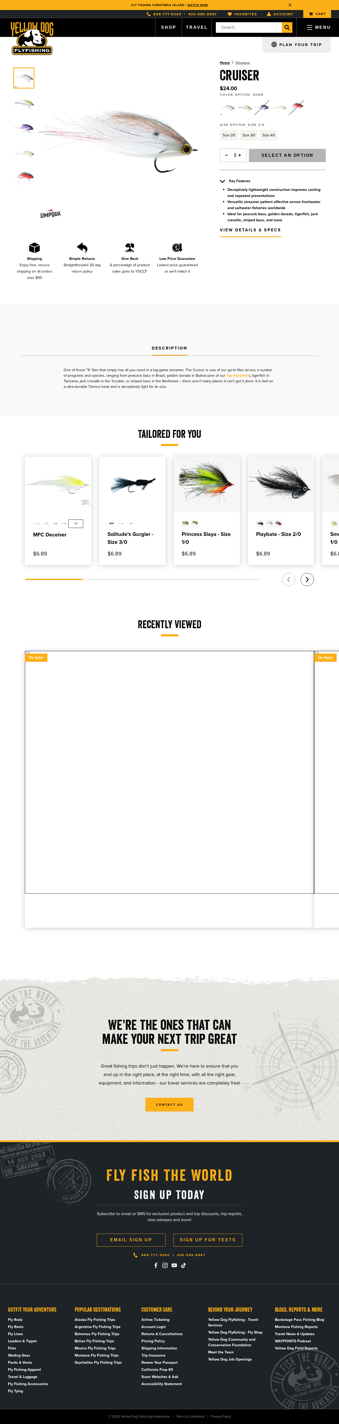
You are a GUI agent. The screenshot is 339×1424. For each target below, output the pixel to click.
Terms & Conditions (190, 1416)
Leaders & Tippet (22, 1341)
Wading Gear (19, 1355)
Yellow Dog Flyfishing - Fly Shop (235, 1332)
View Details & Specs (250, 230)
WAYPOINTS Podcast (293, 1341)
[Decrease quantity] (225, 155)
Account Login (153, 1327)
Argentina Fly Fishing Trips (98, 1327)
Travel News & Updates (295, 1334)
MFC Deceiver (49, 535)
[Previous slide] (288, 579)
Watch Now (198, 5)
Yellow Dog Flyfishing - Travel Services (233, 1322)
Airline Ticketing (155, 1319)
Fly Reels (16, 1327)
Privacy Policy (221, 1416)
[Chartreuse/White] (279, 108)
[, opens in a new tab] (155, 1265)
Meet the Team (221, 1352)
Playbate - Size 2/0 (278, 534)
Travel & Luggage (22, 1377)
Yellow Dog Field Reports (296, 1348)
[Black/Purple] (262, 108)
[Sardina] (244, 108)
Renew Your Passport (159, 1362)
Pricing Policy (153, 1341)
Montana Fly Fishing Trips (97, 1355)
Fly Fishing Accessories (28, 1384)
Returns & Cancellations (162, 1334)
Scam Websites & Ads (160, 1377)
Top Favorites (237, 375)
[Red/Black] (296, 108)
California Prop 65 (157, 1369)
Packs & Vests (20, 1362)
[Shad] (227, 108)
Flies (12, 1348)
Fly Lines (15, 1334)
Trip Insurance (153, 1355)
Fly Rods (15, 1319)
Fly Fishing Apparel (24, 1369)
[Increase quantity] (241, 155)
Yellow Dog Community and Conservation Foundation (231, 1342)
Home (225, 63)
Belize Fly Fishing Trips (94, 1341)
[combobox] (248, 27)
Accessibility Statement (161, 1384)
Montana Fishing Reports (296, 1327)
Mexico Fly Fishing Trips (95, 1348)
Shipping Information (159, 1348)
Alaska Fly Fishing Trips (95, 1319)
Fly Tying (15, 1391)
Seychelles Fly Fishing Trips (98, 1362)
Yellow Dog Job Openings (230, 1359)
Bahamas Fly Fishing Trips (97, 1334)
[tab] (170, 348)
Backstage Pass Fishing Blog (299, 1319)
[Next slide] (307, 579)
